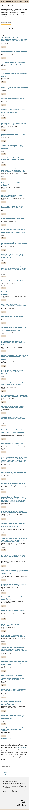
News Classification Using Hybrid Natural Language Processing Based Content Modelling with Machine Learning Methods (14, 243)
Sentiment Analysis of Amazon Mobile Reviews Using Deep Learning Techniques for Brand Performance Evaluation (14, 184)
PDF (4, 47)
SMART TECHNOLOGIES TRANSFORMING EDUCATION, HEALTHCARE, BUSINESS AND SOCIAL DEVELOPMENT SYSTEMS (14, 703)
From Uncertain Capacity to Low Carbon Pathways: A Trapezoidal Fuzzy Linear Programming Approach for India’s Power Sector (14, 663)
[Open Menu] (1, 1)
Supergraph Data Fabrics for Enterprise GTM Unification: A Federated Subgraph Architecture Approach (13, 419)
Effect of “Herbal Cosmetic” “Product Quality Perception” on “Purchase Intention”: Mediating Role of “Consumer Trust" (14, 256)
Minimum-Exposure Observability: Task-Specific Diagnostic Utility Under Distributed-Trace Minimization (13, 208)
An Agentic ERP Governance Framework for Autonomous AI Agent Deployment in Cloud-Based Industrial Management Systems (14, 123)
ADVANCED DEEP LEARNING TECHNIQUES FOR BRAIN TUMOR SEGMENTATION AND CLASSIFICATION (13, 624)
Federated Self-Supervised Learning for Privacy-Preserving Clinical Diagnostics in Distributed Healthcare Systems (13, 598)
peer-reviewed (21, 747)
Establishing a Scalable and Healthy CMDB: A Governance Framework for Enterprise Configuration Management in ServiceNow (14, 87)
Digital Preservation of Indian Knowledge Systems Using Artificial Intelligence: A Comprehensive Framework (13, 691)
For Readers (4, 770)
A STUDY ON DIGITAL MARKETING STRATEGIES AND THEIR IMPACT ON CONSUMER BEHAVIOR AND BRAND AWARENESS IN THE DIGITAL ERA (14, 540)
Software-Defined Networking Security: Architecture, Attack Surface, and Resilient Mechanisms (12, 293)
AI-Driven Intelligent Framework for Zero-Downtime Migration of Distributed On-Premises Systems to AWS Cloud (14, 75)
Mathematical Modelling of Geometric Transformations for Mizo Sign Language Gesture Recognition (13, 306)
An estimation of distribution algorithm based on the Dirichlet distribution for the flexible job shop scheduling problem (14, 572)
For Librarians (5, 774)
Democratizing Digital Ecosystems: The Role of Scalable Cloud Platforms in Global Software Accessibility (12, 729)
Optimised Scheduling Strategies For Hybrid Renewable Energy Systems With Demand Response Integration (14, 372)
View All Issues (5, 738)
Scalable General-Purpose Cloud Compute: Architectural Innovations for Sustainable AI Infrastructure (12, 147)
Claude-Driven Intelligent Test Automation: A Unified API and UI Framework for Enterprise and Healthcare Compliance (13, 717)
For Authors (4, 772)
